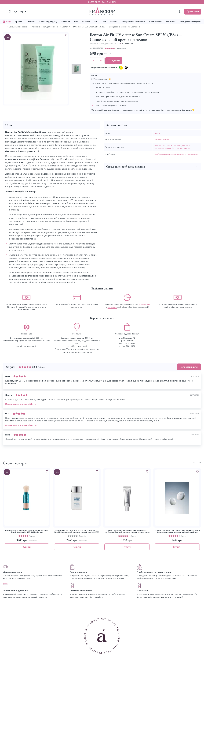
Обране (15, 11)
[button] (199, 462)
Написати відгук (189, 366)
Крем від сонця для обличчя (45, 27)
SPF (95, 21)
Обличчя (66, 21)
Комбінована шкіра (162, 154)
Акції (8, 21)
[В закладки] (66, 35)
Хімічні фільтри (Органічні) (177, 148)
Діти (104, 21)
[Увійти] (179, 11)
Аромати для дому (48, 21)
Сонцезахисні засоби (18, 27)
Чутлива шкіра (191, 154)
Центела (186, 145)
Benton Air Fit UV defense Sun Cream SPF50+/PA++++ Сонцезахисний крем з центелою (101, 27)
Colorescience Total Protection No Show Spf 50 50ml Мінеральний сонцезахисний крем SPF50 (76, 531)
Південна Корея (161, 139)
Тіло (76, 21)
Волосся (86, 21)
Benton (157, 133)
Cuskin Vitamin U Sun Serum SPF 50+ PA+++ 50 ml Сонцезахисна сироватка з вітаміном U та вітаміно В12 (177, 531)
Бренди (18, 21)
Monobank (112, 307)
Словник (31, 21)
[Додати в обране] (47, 471)
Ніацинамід (159, 148)
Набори (113, 21)
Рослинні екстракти (163, 145)
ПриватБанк (144, 304)
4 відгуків (122, 48)
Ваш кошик (194, 12)
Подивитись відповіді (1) (19, 404)
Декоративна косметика (133, 21)
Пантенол (177, 145)
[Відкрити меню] (4, 11)
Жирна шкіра (178, 154)
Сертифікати (155, 21)
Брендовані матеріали (190, 21)
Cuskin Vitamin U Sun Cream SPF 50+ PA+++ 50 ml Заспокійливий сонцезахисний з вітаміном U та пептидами (127, 531)
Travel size (170, 21)
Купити (116, 60)
